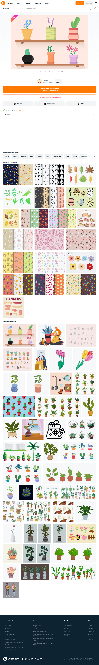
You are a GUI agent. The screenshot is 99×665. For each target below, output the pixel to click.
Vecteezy (7, 628)
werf (75, 157)
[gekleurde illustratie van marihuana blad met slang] (26, 492)
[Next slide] (91, 156)
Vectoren (10, 3)
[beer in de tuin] (81, 533)
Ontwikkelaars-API (10, 640)
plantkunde (57, 157)
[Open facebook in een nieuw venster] (22, 658)
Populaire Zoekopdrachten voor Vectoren (42, 635)
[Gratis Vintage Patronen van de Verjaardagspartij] (18, 262)
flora (48, 157)
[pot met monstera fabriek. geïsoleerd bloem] (50, 451)
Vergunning (36, 626)
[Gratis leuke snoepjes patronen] (18, 239)
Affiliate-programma (38, 631)
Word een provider (65, 635)
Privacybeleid (79, 659)
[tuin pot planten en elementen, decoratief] (22, 451)
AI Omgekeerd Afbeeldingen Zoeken (11, 643)
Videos (28, 3)
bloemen (84, 157)
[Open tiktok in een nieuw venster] (35, 658)
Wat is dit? (20, 110)
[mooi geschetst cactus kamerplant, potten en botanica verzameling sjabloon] (81, 335)
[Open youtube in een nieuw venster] (41, 658)
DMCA (34, 628)
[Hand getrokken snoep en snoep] (86, 218)
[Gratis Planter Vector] (19, 335)
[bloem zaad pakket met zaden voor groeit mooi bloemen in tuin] (55, 429)
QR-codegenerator (10, 650)
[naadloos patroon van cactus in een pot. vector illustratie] (19, 406)
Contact (64, 628)
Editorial (38, 3)
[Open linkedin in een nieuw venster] (29, 658)
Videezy (6, 631)
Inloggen (87, 3)
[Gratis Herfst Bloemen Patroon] (18, 174)
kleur (67, 157)
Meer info (7, 115)
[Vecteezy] (3, 3)
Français (89, 637)
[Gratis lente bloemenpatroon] (34, 218)
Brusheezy (7, 626)
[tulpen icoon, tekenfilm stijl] (60, 359)
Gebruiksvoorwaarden (67, 659)
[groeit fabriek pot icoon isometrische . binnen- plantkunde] (10, 492)
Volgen (57, 82)
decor (15, 157)
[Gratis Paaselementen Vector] (81, 197)
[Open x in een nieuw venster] (38, 658)
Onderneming (9, 634)
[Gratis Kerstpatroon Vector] (49, 197)
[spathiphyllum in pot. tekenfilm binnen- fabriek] (12, 429)
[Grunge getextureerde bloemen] (81, 262)
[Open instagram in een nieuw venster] (25, 658)
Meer (47, 3)
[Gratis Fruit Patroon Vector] (18, 284)
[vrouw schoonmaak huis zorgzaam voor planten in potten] (41, 359)
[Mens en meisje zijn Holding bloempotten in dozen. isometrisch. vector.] (11, 590)
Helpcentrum (66, 626)
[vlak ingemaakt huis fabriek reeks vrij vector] (69, 473)
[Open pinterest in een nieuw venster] (32, 658)
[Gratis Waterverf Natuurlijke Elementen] (18, 197)
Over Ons (65, 631)
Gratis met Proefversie (49, 89)
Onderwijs (7, 637)
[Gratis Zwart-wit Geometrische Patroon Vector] (49, 174)
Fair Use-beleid (88, 659)
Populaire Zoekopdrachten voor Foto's (42, 639)
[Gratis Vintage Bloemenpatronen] (62, 218)
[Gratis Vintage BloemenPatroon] (81, 284)
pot (31, 157)
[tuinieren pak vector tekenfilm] (61, 384)
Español (89, 628)
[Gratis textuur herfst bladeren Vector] (11, 218)
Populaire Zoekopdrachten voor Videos (42, 644)
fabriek (39, 157)
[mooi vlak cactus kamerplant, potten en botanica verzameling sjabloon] (17, 359)
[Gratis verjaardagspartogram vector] (50, 262)
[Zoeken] (88, 8)
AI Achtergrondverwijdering (13, 647)
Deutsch (89, 634)
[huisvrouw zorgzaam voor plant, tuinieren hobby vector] (51, 335)
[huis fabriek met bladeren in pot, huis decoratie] (89, 406)
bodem (23, 157)
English (89, 626)
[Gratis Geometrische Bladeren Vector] (49, 239)
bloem (7, 157)
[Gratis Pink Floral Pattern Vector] (81, 239)
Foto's (19, 3)
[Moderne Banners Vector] (13, 307)
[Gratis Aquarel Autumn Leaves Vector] (81, 174)
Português (90, 631)
